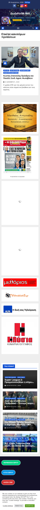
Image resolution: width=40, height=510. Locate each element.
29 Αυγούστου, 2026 (13, 385)
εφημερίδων (22, 176)
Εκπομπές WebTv (25, 70)
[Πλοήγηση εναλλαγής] (18, 28)
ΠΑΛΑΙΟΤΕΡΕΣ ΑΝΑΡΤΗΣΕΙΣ (11, 72)
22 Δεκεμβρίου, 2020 (12, 82)
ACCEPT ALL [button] (29, 505)
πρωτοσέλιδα (14, 176)
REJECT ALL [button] (18, 505)
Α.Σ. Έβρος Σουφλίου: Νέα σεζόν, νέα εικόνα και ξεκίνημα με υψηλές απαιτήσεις (19, 445)
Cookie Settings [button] (8, 506)
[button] (33, 28)
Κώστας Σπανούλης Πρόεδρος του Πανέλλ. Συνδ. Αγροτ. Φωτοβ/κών (18, 77)
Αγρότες (6, 70)
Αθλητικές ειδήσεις (10, 377)
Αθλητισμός (21, 377)
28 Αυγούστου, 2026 (13, 406)
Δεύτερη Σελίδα (14, 70)
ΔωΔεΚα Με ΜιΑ (20, 13)
